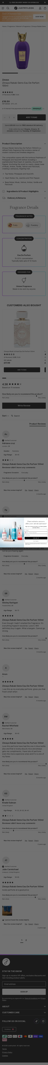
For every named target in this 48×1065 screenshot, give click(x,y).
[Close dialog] (46, 519)
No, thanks (36, 541)
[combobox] (27, 533)
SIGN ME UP (36, 538)
